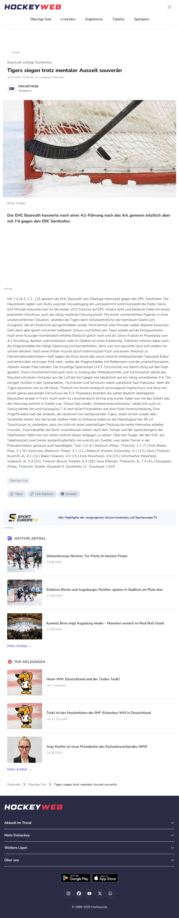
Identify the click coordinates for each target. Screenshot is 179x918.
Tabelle (118, 19)
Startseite (13, 784)
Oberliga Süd (40, 19)
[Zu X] (100, 893)
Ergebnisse (94, 19)
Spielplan (141, 19)
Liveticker (68, 19)
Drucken (71, 494)
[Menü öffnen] (170, 7)
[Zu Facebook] (79, 893)
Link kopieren (44, 494)
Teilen (19, 494)
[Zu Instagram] (68, 893)
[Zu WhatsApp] (110, 893)
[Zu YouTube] (89, 893)
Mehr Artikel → (19, 646)
